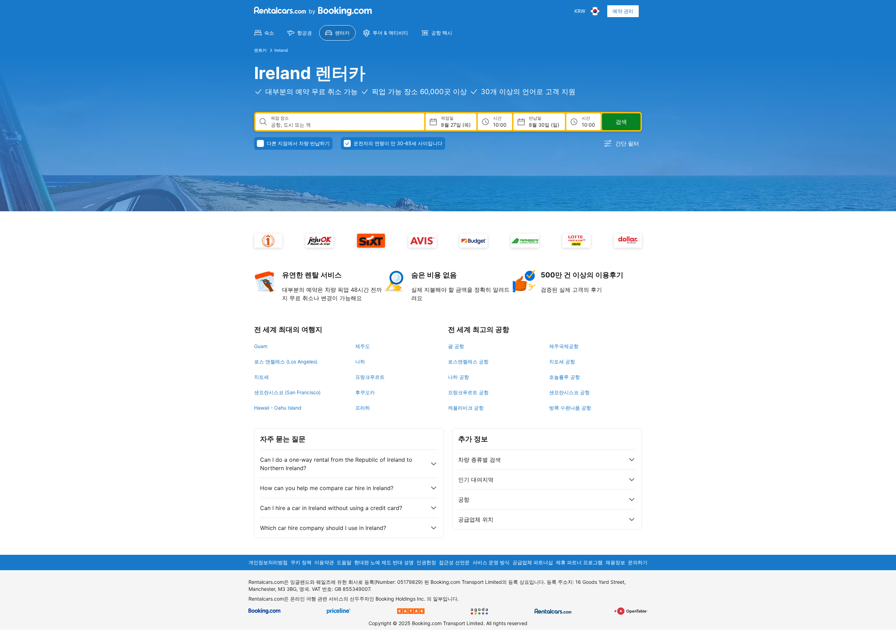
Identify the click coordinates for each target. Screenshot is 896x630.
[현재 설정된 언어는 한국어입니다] (595, 11)
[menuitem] (264, 33)
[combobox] (345, 124)
